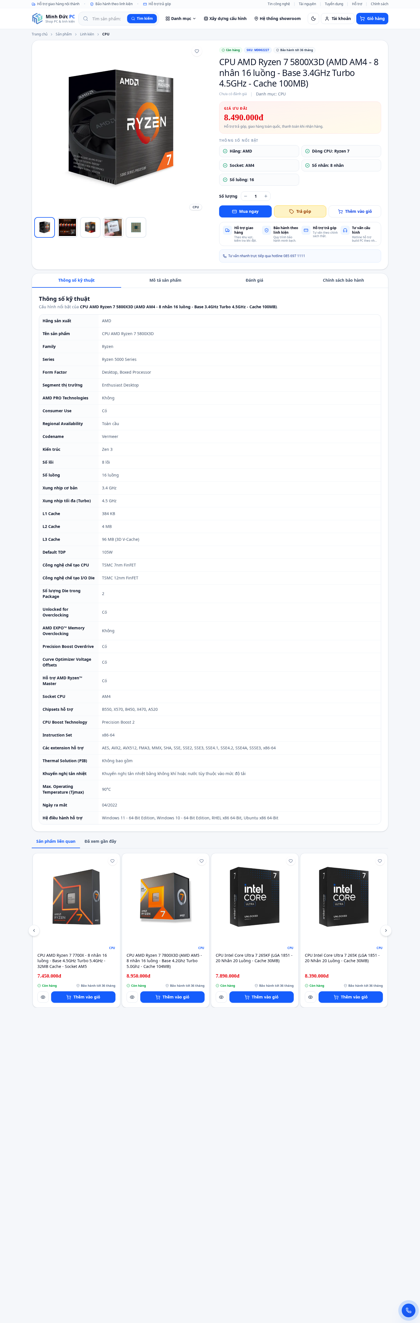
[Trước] (34, 930)
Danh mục (181, 18)
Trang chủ (39, 34)
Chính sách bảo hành (343, 280)
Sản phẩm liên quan (55, 841)
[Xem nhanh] (43, 997)
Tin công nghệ (279, 4)
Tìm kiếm (145, 18)
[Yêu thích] (197, 51)
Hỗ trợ (357, 4)
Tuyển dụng (334, 4)
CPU (105, 34)
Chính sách (379, 4)
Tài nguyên (307, 4)
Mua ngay (249, 211)
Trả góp (303, 211)
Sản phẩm (64, 34)
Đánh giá (254, 280)
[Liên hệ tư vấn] (408, 1310)
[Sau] (386, 930)
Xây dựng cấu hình (228, 18)
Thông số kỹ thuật (76, 280)
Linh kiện (87, 34)
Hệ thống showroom (280, 18)
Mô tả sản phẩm (165, 280)
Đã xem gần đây (100, 841)
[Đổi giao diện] (313, 18)
